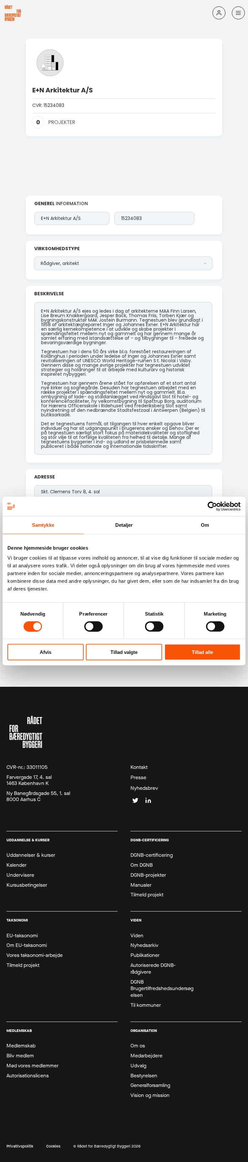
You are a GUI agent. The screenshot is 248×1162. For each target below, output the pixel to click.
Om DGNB (141, 865)
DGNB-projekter (148, 875)
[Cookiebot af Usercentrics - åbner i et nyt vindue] (212, 506)
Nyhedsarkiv (144, 945)
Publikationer (145, 955)
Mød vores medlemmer (32, 1066)
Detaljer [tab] (124, 524)
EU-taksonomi (22, 935)
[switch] (93, 626)
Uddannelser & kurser (30, 855)
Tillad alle (202, 652)
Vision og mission (150, 1095)
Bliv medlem (20, 1056)
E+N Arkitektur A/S (62, 90)
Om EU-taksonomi (26, 945)
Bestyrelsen (143, 1075)
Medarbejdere (146, 1056)
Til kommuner (145, 1005)
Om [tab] (205, 524)
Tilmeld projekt (146, 895)
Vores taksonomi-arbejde (34, 955)
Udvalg (138, 1066)
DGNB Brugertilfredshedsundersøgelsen (161, 989)
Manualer (140, 885)
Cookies (53, 1146)
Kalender (16, 865)
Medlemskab (21, 1046)
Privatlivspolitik (19, 1146)
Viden (136, 935)
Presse (138, 777)
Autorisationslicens (27, 1075)
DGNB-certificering (151, 855)
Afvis (45, 652)
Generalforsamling (150, 1085)
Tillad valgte (124, 652)
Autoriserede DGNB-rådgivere (153, 968)
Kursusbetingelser (26, 885)
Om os (137, 1046)
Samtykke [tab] (43, 524)
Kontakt (139, 767)
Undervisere (20, 875)
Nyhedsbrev (144, 788)
